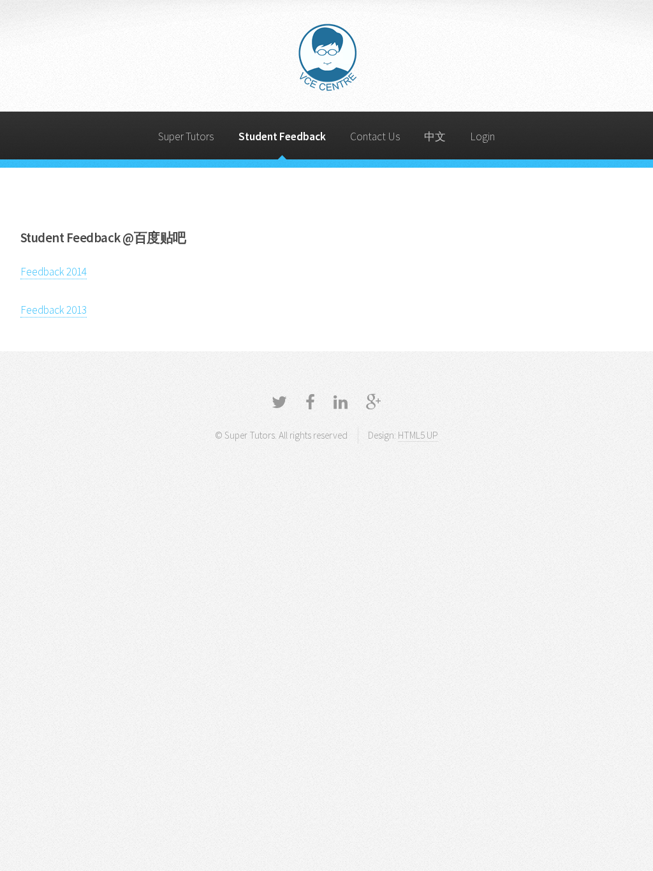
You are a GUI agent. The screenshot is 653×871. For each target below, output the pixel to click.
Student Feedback (282, 136)
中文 (435, 136)
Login (482, 136)
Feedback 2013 (53, 310)
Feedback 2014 (53, 272)
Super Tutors (186, 136)
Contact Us (375, 136)
